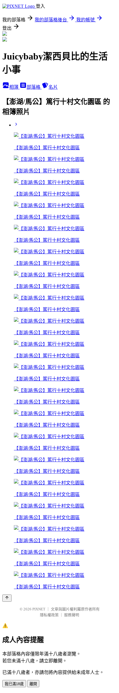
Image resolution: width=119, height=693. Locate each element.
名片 (53, 87)
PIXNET (38, 609)
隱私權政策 (49, 615)
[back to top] (7, 598)
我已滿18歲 (14, 684)
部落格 (34, 87)
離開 (33, 684)
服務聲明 (71, 615)
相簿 (14, 87)
